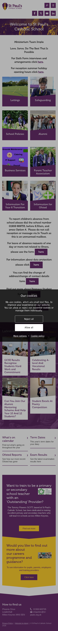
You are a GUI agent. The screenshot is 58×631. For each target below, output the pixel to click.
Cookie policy (37, 336)
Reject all (29, 319)
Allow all (29, 327)
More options (20, 336)
